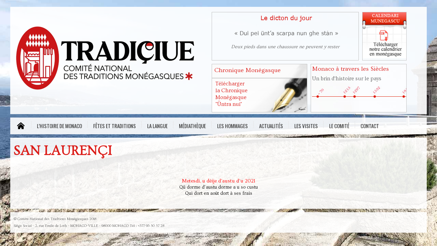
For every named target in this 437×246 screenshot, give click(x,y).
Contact (370, 125)
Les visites (306, 125)
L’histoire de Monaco (59, 125)
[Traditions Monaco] (109, 60)
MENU (20, 126)
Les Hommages (232, 125)
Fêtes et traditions (114, 125)
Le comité (339, 125)
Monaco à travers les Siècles (350, 68)
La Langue (157, 125)
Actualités (271, 125)
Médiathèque (192, 125)
